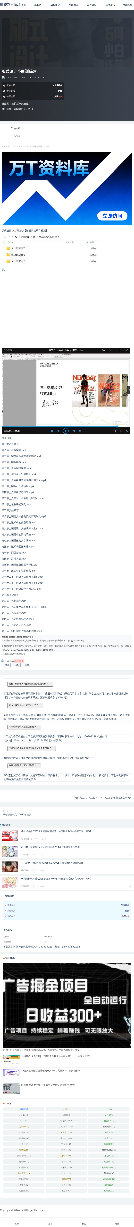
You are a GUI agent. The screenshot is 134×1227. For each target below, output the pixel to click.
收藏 (7, 665)
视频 (24, 1179)
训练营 (17, 654)
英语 (109, 1173)
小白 (4, 654)
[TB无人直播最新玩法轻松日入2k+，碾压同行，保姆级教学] (11, 1072)
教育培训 (109, 1150)
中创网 (66, 1121)
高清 (23, 654)
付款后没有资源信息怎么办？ (22, 726)
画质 (12, 654)
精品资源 (23, 1173)
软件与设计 (12, 77)
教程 (66, 1150)
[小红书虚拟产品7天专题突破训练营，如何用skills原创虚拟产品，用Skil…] (10, 835)
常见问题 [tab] (15, 136)
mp (23, 1115)
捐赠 (109, 1144)
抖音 (66, 1144)
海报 (16, 665)
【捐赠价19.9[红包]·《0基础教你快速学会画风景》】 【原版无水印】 (56, 1056)
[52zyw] (3, 77)
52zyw (15, 661)
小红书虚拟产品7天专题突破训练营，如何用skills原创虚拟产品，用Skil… (57, 831)
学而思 (66, 1132)
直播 (24, 1167)
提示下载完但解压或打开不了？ (23, 705)
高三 (66, 1191)
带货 (108, 1138)
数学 (66, 1156)
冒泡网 (109, 1127)
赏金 (24, 1191)
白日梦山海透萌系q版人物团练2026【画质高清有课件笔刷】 (51, 847)
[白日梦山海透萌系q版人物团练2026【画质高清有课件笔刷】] (10, 851)
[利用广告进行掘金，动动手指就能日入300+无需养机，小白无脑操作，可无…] (67, 1005)
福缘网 (66, 1167)
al (66, 1109)
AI (24, 1109)
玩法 (24, 1162)
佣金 (24, 1127)
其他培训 (66, 1127)
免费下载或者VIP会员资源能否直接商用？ (28, 684)
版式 (8, 654)
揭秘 (24, 1150)
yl (109, 1115)
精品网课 (109, 1167)
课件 (66, 1185)
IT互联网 (25, 146)
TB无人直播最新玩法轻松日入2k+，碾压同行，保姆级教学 (50, 1071)
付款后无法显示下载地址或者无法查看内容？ (30, 748)
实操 (24, 1138)
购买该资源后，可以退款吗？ (22, 765)
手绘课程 (25, 855)
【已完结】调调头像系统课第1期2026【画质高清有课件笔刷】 (52, 863)
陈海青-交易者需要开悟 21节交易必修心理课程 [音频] (48, 1085)
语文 (23, 1185)
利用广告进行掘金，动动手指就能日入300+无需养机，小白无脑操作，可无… (42, 1050)
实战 (108, 1132)
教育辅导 (24, 1156)
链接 (26, 665)
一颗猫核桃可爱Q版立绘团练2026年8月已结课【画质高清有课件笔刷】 (56, 879)
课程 (109, 1185)
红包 (66, 1173)
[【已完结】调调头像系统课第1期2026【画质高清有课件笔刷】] (10, 870)
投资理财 (25, 839)
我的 (84, 1224)
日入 (109, 1156)
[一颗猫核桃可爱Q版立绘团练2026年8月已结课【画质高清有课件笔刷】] (10, 882)
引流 (23, 1144)
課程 (66, 1179)
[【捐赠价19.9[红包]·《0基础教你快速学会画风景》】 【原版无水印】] (11, 1060)
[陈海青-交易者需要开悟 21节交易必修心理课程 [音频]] (11, 1088)
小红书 (66, 1138)
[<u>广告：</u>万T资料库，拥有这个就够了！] (67, 188)
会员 (109, 1121)
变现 (24, 1132)
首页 (15, 146)
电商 (66, 1162)
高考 (109, 1191)
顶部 (117, 1224)
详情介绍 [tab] (15, 129)
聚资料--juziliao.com (32, 1210)
